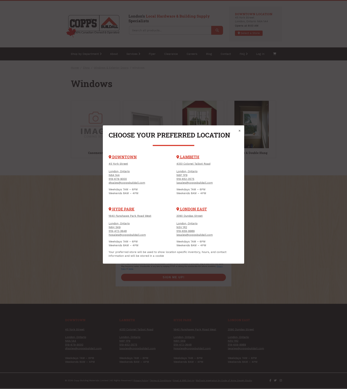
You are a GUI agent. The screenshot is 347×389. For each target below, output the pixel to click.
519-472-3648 (118, 231)
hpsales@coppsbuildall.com (127, 234)
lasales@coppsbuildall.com (194, 182)
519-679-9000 (118, 179)
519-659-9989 (185, 231)
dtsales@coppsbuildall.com (127, 182)
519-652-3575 (185, 179)
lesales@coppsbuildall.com (194, 234)
